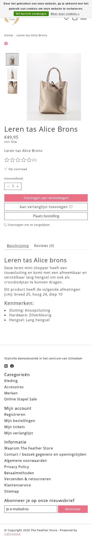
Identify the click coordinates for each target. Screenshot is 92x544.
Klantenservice (17, 485)
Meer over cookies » (65, 13)
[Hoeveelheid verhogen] (17, 186)
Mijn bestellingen (19, 420)
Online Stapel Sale (20, 399)
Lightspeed (12, 534)
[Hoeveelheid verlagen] (8, 186)
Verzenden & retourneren (27, 479)
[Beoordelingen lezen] (18, 160)
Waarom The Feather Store (28, 448)
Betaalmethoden (19, 473)
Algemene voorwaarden (25, 460)
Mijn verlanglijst (18, 433)
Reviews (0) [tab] (44, 245)
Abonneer (73, 509)
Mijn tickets (14, 426)
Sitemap (11, 491)
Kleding (11, 380)
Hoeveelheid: (14, 178)
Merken (11, 393)
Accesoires (14, 387)
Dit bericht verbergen (31, 13)
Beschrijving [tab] (18, 245)
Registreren (14, 414)
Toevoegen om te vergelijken (28, 225)
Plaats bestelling (46, 216)
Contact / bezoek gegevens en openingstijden (45, 454)
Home (8, 35)
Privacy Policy (16, 466)
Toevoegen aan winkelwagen (46, 197)
